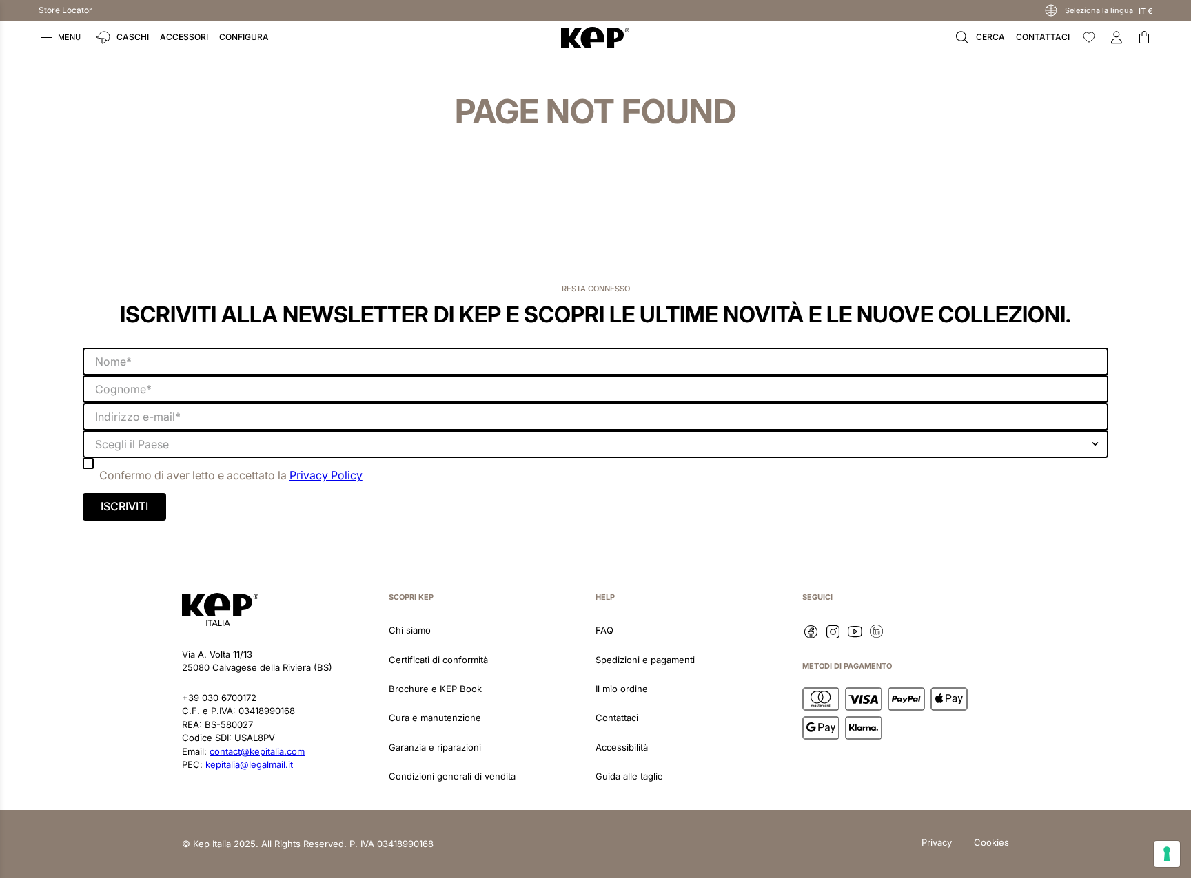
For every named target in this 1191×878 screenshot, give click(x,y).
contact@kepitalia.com (257, 751)
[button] (61, 37)
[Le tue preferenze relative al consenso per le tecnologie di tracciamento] (1167, 854)
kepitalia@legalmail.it (249, 764)
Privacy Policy (326, 475)
